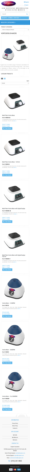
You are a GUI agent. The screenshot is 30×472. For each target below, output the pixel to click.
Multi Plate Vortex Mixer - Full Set (11, 162)
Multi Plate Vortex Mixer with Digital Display (13, 208)
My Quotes (15, 439)
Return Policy (15, 425)
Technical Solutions (11, 10)
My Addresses (15, 437)
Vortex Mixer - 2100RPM (8, 303)
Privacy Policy (15, 423)
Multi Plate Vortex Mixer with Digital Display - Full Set (14, 255)
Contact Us (22, 10)
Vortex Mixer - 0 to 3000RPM (9, 396)
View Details (8, 128)
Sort (28, 81)
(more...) (14, 120)
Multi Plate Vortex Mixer (8, 115)
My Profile (15, 435)
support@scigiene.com (19, 455)
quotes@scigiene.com (20, 453)
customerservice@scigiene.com (16, 457)
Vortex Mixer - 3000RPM (8, 349)
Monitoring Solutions (22, 8)
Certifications (11, 8)
